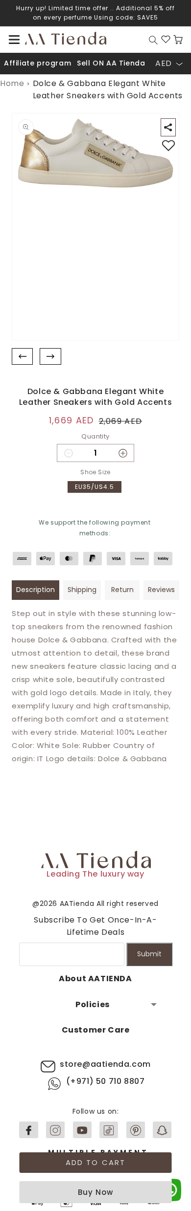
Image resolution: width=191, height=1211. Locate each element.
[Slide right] (50, 356)
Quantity (95, 436)
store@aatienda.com (105, 1064)
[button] (14, 39)
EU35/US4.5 (94, 487)
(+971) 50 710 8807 (105, 1081)
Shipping (82, 589)
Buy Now (95, 1192)
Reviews (161, 589)
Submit (149, 954)
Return (122, 589)
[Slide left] (22, 356)
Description (35, 589)
